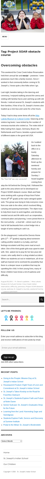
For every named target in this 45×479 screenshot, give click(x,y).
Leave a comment (10, 291)
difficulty (13, 286)
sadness (10, 289)
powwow (21, 286)
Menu (4, 37)
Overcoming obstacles (19, 65)
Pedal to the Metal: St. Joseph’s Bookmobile (22, 425)
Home (6, 452)
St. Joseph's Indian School (26, 472)
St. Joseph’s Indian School (15, 458)
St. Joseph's (18, 289)
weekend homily (36, 289)
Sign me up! (9, 357)
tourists (26, 289)
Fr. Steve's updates (22, 281)
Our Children (9, 464)
